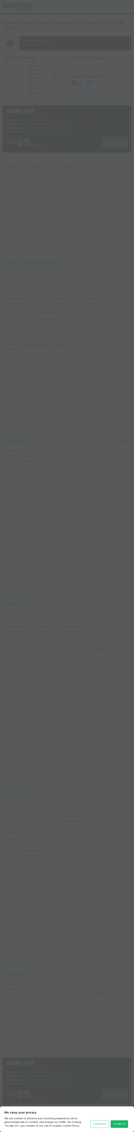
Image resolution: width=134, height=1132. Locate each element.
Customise (99, 1124)
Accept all (119, 1124)
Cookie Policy (71, 1126)
